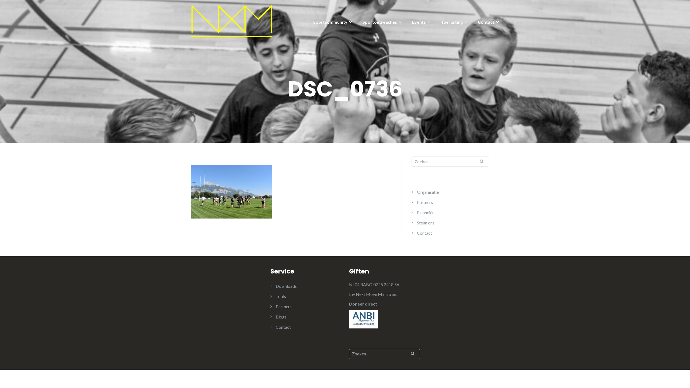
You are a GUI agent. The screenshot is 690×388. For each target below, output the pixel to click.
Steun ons (425, 222)
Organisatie (428, 192)
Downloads (286, 286)
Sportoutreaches (380, 22)
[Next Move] (231, 20)
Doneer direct (363, 303)
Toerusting (452, 22)
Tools (281, 296)
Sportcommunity (330, 22)
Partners (425, 202)
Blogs (281, 316)
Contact (486, 22)
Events (419, 22)
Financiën (425, 212)
